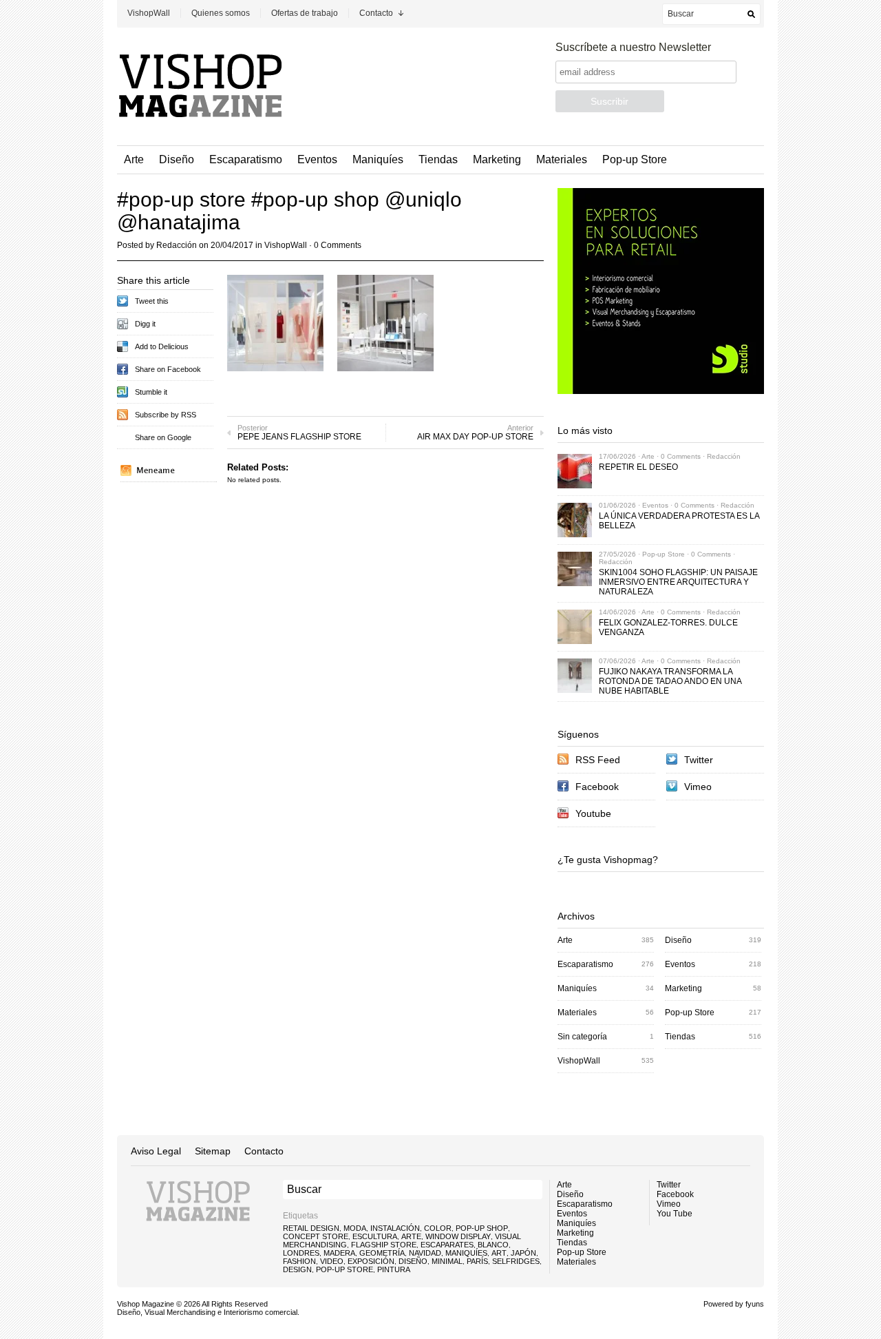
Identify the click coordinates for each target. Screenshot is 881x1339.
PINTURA (393, 1269)
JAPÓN (523, 1253)
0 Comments (337, 245)
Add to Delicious (162, 346)
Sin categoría (582, 1036)
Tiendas (438, 159)
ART (499, 1253)
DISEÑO (413, 1261)
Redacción (176, 245)
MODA (354, 1228)
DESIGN (297, 1269)
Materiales (561, 159)
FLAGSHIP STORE (383, 1245)
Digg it (145, 324)
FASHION (299, 1261)
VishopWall (148, 13)
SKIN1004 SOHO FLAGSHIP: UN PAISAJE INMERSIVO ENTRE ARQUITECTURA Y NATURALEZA (678, 582)
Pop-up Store (634, 159)
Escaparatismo (245, 159)
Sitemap (213, 1150)
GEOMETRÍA (382, 1253)
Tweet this (152, 301)
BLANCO (493, 1245)
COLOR (438, 1228)
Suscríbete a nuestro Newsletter (633, 47)
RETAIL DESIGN (311, 1228)
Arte (134, 159)
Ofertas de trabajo (304, 13)
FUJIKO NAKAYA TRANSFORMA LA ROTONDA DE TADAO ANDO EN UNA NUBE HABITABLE (670, 681)
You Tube (674, 1213)
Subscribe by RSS (165, 415)
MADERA (339, 1253)
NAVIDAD (425, 1253)
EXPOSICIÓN (371, 1261)
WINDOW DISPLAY (458, 1236)
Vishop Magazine (145, 1304)
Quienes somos (220, 13)
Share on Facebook (168, 369)
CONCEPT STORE (315, 1236)
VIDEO (331, 1261)
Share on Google (163, 437)
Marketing (497, 159)
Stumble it (151, 392)
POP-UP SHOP (482, 1228)
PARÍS (477, 1261)
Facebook (597, 786)
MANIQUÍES (466, 1253)
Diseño (176, 159)
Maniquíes (377, 159)
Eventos (317, 159)
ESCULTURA (374, 1236)
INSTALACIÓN (395, 1228)
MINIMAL (447, 1261)
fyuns (754, 1304)
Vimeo (698, 786)
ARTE (411, 1236)
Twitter (698, 759)
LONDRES (301, 1253)
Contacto (376, 13)
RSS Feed (597, 759)
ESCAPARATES (447, 1245)
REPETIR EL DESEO (638, 467)
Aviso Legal (156, 1150)
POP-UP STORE (344, 1269)
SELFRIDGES (516, 1261)
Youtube (593, 813)
